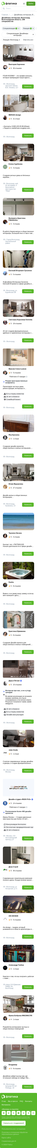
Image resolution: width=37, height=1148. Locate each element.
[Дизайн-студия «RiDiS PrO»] (18, 810)
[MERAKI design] (18, 116)
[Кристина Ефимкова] (18, 633)
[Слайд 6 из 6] (25, 676)
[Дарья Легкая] (18, 692)
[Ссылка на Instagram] (33, 1113)
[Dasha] (18, 584)
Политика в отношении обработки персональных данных (15, 1133)
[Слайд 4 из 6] (20, 676)
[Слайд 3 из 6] (17, 676)
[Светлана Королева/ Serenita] (18, 321)
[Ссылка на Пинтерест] (4, 1113)
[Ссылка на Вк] (14, 1113)
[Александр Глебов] (18, 967)
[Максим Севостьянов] (18, 378)
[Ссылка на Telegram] (23, 1113)
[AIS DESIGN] (18, 917)
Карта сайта (6, 1138)
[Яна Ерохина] (18, 436)
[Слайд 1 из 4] (12, 795)
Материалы (6, 1105)
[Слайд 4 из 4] (24, 795)
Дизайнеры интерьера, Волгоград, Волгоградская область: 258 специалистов (24, 15)
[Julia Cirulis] (18, 751)
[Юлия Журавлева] (18, 485)
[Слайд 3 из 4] (20, 795)
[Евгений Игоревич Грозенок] (18, 272)
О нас (4, 1101)
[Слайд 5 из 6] (22, 676)
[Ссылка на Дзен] (18, 1113)
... (11, 15)
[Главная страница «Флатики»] (11, 4)
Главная (5, 15)
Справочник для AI (9, 1141)
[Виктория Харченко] (18, 66)
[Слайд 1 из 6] (12, 676)
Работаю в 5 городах (17, 376)
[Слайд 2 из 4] (16, 795)
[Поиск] (4, 8)
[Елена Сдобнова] (18, 168)
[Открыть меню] (24, 3)
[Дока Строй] (18, 868)
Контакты (28, 1101)
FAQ (21, 1101)
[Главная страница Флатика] (10, 1097)
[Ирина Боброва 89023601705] (18, 1017)
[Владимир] (18, 1066)
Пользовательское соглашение (13, 1129)
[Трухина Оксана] (18, 534)
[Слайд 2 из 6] (14, 676)
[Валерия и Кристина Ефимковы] (18, 221)
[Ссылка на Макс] (9, 1113)
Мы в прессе (13, 1101)
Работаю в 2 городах (17, 807)
